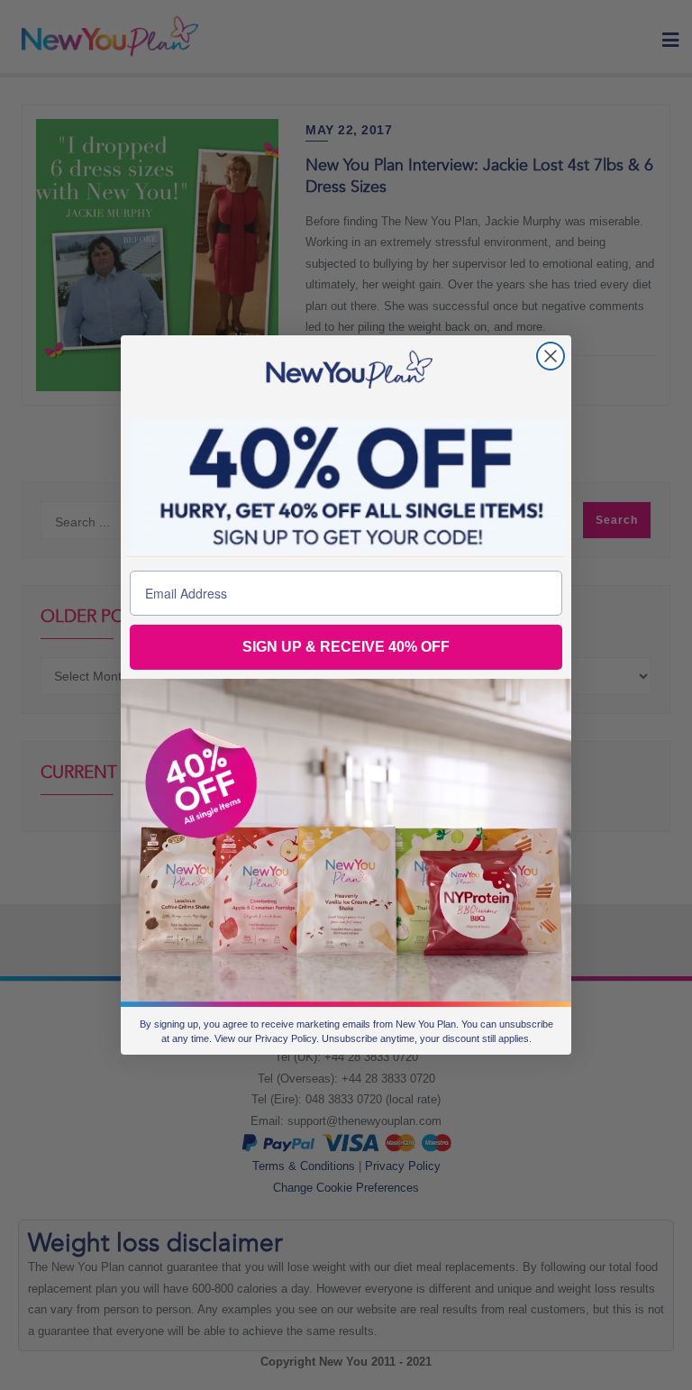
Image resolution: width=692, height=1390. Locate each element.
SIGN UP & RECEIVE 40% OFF (346, 646)
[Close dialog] (550, 356)
